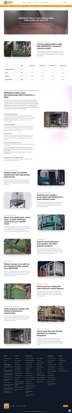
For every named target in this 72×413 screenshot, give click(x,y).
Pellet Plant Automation (41, 379)
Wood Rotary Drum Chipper (30, 385)
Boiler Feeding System (51, 366)
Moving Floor (28, 371)
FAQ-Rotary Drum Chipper (19, 387)
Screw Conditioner (40, 358)
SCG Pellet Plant (50, 373)
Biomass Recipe (17, 364)
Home (24, 2)
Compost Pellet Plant (51, 377)
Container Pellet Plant (51, 360)
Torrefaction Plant (51, 375)
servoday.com (61, 358)
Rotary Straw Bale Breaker (30, 360)
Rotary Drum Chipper (29, 362)
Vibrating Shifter (39, 364)
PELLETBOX (50, 362)
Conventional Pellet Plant (52, 364)
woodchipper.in (61, 366)
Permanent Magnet (29, 373)
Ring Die (5, 360)
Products (29, 2)
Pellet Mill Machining (18, 373)
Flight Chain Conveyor (29, 383)
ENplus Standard (18, 366)
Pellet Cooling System (40, 362)
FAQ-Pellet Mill (17, 377)
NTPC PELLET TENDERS (19, 381)
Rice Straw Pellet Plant (51, 379)
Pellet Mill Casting (18, 371)
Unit (22, 65)
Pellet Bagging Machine (41, 375)
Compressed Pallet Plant (52, 371)
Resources (17, 379)
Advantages (17, 358)
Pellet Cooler (39, 360)
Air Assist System (29, 381)
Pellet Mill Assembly (18, 375)
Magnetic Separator (40, 373)
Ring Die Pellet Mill (7, 358)
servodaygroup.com (62, 360)
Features (36, 2)
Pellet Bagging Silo (40, 366)
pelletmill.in (60, 364)
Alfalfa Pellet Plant (51, 381)
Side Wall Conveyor (29, 375)
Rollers (5, 362)
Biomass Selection (18, 360)
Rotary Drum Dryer (29, 366)
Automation (17, 362)
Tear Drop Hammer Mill (30, 379)
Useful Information (44, 2)
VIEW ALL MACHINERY (30, 358)
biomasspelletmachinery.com (63, 371)
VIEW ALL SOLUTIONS (52, 358)
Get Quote (65, 2)
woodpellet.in (61, 362)
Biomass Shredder (29, 364)
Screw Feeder (39, 371)
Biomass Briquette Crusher (30, 377)
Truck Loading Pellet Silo (41, 377)
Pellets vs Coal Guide (7, 382)
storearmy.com (45, 411)
